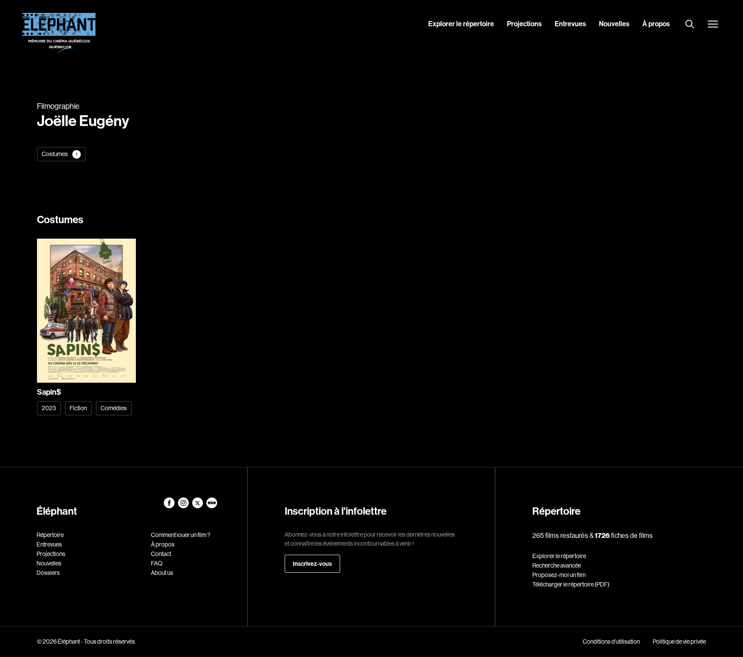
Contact (161, 554)
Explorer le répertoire (461, 23)
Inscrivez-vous (312, 564)
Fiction (78, 408)
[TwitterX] (198, 506)
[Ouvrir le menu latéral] (713, 25)
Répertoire (50, 535)
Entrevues (570, 23)
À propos (656, 23)
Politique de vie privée (679, 641)
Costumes (59, 154)
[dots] (211, 506)
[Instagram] (184, 506)
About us (162, 573)
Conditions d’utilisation (611, 641)
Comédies (114, 408)
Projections (524, 23)
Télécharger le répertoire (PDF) (570, 584)
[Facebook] (169, 506)
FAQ (157, 563)
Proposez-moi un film (559, 575)
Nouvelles (614, 23)
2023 (49, 408)
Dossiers (48, 573)
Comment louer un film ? (180, 535)
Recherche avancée (556, 565)
